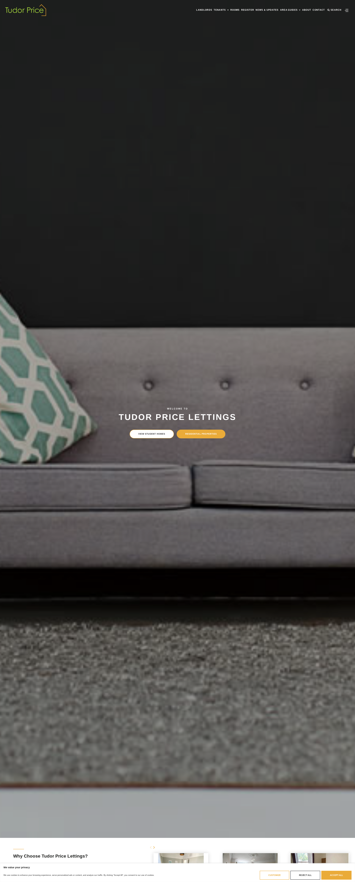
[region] (177, 872)
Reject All (305, 875)
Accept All (336, 875)
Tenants (220, 10)
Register (247, 10)
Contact (319, 10)
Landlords (204, 10)
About (306, 10)
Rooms (235, 10)
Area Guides (289, 10)
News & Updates (267, 10)
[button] (154, 847)
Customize (274, 875)
